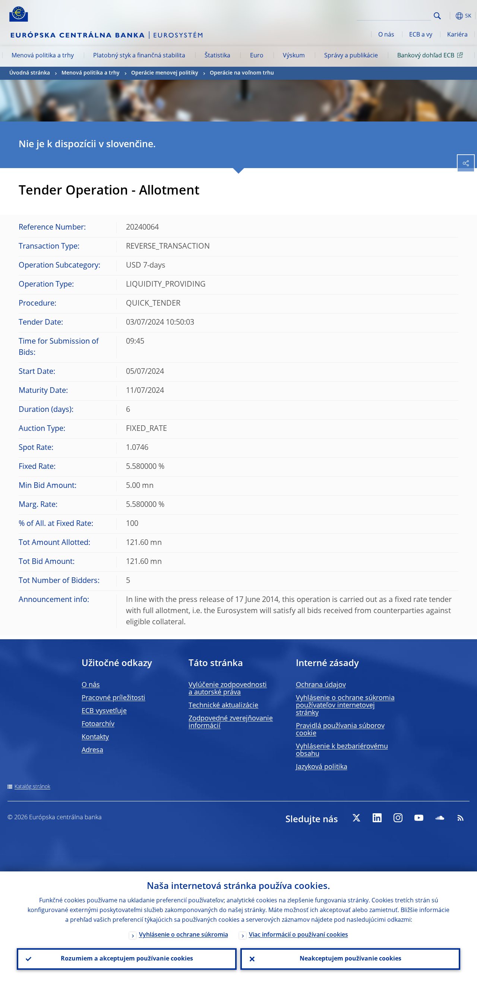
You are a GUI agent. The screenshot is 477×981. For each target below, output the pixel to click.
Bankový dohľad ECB (425, 56)
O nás (386, 35)
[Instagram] (398, 818)
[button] (449, 16)
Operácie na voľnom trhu (242, 73)
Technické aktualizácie (223, 705)
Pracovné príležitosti (113, 698)
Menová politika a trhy (43, 56)
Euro (256, 56)
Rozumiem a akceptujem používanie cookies (127, 959)
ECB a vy (420, 35)
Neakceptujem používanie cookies (350, 959)
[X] (356, 818)
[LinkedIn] (377, 818)
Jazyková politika (321, 767)
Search (437, 15)
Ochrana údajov (321, 685)
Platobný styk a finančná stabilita (139, 56)
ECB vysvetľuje (104, 711)
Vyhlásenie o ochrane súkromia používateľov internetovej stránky (345, 705)
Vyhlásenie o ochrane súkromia (183, 935)
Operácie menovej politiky (164, 73)
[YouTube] (419, 818)
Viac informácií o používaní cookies (298, 935)
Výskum (294, 56)
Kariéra (457, 35)
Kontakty (95, 737)
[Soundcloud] (440, 818)
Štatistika (217, 56)
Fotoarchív (98, 724)
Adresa (92, 750)
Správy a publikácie (351, 56)
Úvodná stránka (29, 73)
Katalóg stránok (32, 786)
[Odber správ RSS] (461, 818)
